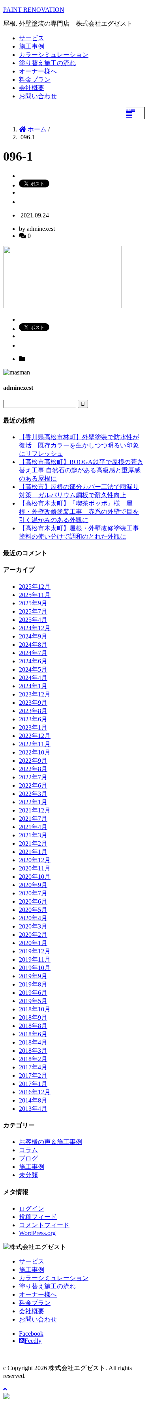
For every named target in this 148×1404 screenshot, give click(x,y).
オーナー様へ (38, 71)
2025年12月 (35, 586)
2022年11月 (35, 744)
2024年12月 (35, 628)
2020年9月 (33, 885)
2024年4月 (33, 677)
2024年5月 (33, 669)
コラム (28, 1150)
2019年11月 (35, 959)
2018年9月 (33, 1017)
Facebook (31, 1333)
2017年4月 (33, 1067)
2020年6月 (33, 901)
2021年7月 (33, 818)
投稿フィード (38, 1216)
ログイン (31, 1208)
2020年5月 (33, 909)
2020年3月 (33, 926)
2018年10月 (35, 1009)
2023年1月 (33, 727)
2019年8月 (33, 984)
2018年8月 (33, 1025)
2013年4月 (33, 1108)
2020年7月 (33, 893)
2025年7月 (33, 611)
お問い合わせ (38, 96)
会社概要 (31, 87)
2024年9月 (33, 636)
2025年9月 (33, 603)
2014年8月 (33, 1100)
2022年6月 (33, 785)
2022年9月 (33, 760)
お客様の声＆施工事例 (50, 1141)
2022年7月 (33, 777)
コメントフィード (44, 1225)
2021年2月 (33, 843)
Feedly (32, 1340)
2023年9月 (33, 702)
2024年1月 (33, 686)
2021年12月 (35, 810)
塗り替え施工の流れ (47, 63)
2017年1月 (33, 1083)
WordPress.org (37, 1233)
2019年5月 (33, 1001)
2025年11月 (35, 595)
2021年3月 (33, 835)
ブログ (28, 1158)
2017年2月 (33, 1075)
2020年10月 (35, 876)
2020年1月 (33, 943)
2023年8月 (33, 711)
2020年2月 (33, 934)
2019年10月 (35, 967)
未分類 (28, 1175)
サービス (31, 38)
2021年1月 (33, 851)
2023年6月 (33, 719)
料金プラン (35, 79)
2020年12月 (35, 860)
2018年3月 (33, 1050)
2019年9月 (33, 976)
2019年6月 (33, 992)
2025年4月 (33, 619)
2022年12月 (35, 735)
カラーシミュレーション (53, 54)
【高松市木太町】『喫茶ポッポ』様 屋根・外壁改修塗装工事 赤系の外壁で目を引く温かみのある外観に (79, 511)
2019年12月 (35, 951)
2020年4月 (33, 918)
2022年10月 (35, 752)
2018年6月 (33, 1034)
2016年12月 (35, 1092)
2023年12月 (35, 694)
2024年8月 (33, 644)
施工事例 (31, 46)
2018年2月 (33, 1059)
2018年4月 (33, 1042)
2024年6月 (33, 661)
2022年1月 (33, 802)
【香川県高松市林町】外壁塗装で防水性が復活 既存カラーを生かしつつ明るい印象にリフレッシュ (79, 445)
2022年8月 (33, 769)
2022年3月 (33, 793)
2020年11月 (35, 868)
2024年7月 (33, 653)
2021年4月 (33, 827)
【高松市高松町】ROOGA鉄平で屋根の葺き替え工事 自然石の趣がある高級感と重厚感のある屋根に (81, 470)
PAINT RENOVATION (33, 9)
